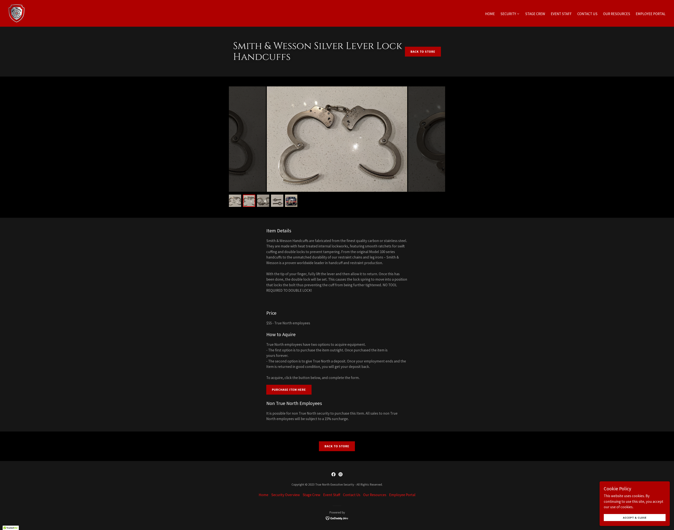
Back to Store (337, 446)
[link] (16, 13)
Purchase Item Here (289, 390)
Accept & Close (635, 517)
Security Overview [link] (285, 494)
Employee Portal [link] (651, 13)
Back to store (423, 52)
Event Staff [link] (561, 13)
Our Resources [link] (616, 13)
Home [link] (490, 13)
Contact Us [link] (587, 13)
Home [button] (263, 494)
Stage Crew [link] (535, 13)
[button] (510, 14)
